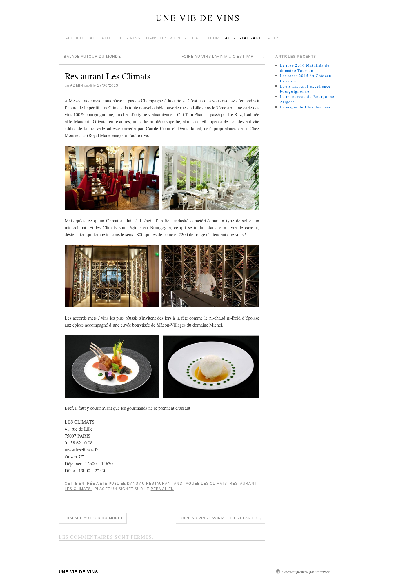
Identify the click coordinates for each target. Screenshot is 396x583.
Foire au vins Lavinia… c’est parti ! (223, 56)
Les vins (130, 38)
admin (76, 85)
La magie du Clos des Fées (305, 107)
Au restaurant (243, 38)
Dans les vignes (166, 38)
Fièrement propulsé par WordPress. (306, 571)
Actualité (102, 38)
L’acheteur (205, 38)
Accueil (74, 38)
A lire (274, 38)
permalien (162, 489)
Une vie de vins (198, 17)
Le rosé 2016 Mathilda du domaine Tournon (305, 68)
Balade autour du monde (90, 56)
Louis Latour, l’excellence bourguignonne (305, 88)
